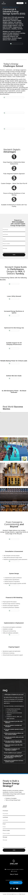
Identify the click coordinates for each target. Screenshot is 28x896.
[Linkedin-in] (14, 888)
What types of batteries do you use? (14, 694)
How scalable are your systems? (13, 752)
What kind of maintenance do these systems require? (14, 761)
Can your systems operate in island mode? (14, 730)
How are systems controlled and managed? (13, 726)
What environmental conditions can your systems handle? (14, 734)
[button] (14, 694)
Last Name (5, 817)
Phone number (6, 830)
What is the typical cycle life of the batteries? (13, 722)
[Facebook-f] (11, 888)
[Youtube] (17, 888)
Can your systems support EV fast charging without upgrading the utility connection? (13, 756)
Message (5, 837)
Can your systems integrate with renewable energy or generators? (13, 741)
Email (4, 823)
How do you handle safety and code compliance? (14, 738)
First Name (5, 810)
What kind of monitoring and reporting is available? (12, 749)
